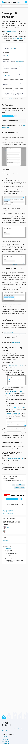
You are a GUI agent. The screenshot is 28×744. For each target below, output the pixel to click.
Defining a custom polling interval (11, 557)
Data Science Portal (6, 741)
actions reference (16, 342)
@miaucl (9, 531)
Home (3, 9)
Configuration (8, 548)
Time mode (9, 551)
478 (8, 506)
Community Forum (6, 743)
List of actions (7, 555)
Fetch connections (8, 332)
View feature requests (8, 513)
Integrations (7, 9)
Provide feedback (20, 484)
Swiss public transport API (10, 31)
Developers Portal (6, 738)
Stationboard (9, 98)
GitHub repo (4, 736)
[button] (14, 156)
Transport (5, 540)
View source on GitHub (8, 510)
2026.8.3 (18, 2)
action (16, 407)
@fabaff (8, 527)
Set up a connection (9, 550)
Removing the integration (10, 558)
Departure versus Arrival (12, 553)
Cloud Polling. (12, 508)
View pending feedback (19, 487)
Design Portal (5, 739)
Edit (13, 484)
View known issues (7, 511)
